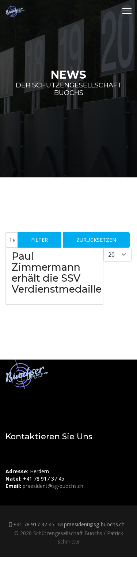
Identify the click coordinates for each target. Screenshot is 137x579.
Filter (39, 239)
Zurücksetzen (96, 239)
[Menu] (127, 11)
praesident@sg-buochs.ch (53, 485)
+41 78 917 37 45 (33, 524)
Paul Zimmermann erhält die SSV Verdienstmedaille (57, 272)
